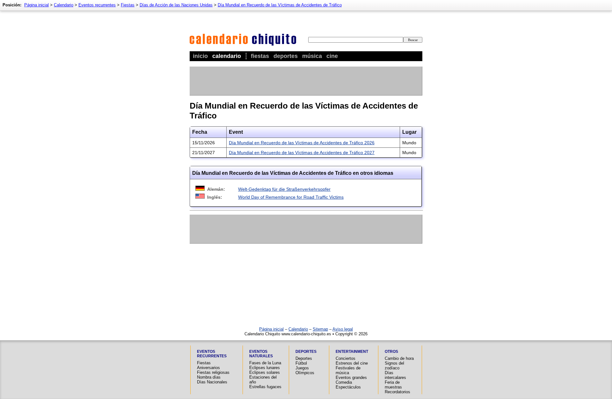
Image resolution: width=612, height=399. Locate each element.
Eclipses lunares (264, 367)
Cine (332, 56)
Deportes (285, 56)
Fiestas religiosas (213, 372)
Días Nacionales (212, 382)
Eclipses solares (264, 372)
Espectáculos (348, 387)
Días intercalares (395, 375)
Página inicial (36, 5)
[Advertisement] (306, 81)
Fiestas (260, 56)
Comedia (344, 382)
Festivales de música (348, 370)
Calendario (226, 56)
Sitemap (320, 329)
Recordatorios (397, 391)
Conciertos (345, 358)
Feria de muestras (393, 384)
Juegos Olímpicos (304, 370)
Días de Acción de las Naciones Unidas (176, 5)
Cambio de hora (399, 358)
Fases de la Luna (265, 362)
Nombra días (209, 377)
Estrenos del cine (352, 363)
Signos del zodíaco (394, 365)
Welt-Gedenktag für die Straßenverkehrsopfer (284, 189)
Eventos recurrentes (97, 5)
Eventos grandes (351, 377)
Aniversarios (208, 367)
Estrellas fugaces (265, 386)
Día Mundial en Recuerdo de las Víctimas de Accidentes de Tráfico (280, 5)
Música (312, 56)
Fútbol (301, 363)
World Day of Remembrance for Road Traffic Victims (291, 197)
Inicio (200, 56)
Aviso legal (342, 329)
